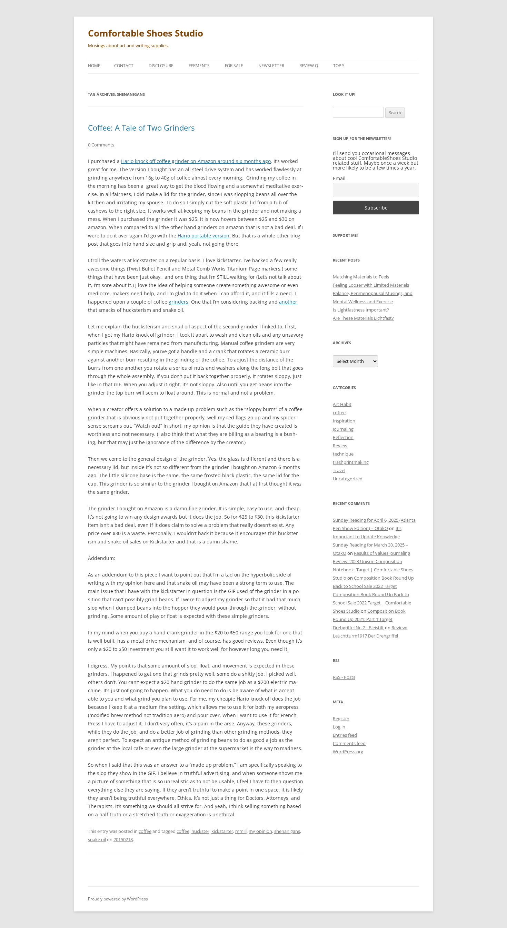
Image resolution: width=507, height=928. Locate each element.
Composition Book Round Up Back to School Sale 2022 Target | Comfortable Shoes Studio (372, 602)
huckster (200, 831)
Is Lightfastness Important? (361, 310)
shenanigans (287, 831)
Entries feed (345, 735)
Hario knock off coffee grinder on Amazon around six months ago (196, 161)
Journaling (343, 429)
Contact (123, 66)
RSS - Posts (344, 677)
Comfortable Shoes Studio (145, 33)
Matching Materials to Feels (361, 277)
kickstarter (222, 831)
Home (94, 66)
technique (343, 454)
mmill (241, 831)
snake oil (97, 839)
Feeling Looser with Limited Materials (371, 285)
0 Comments (101, 145)
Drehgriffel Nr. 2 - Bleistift (358, 627)
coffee (145, 831)
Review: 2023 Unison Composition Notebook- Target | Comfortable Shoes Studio (373, 569)
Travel (339, 470)
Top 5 (339, 66)
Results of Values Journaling (382, 553)
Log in (339, 727)
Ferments (199, 66)
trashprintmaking (351, 462)
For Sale (234, 66)
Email (339, 178)
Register (341, 718)
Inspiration (344, 421)
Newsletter (271, 66)
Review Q (308, 66)
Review (340, 445)
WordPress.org (348, 751)
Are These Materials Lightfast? (363, 318)
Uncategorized (347, 479)
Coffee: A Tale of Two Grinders (141, 127)
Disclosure (161, 66)
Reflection (343, 437)
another (288, 301)
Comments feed (349, 743)
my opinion (260, 831)
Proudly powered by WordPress (118, 899)
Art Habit (342, 404)
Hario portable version (203, 235)
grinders (178, 301)
